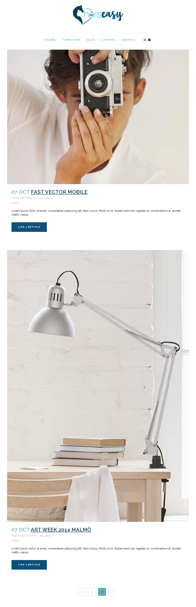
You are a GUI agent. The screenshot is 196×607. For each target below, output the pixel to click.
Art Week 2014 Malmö (61, 530)
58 (45, 535)
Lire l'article (29, 227)
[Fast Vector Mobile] (98, 93)
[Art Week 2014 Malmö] (98, 386)
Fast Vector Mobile (59, 192)
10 (45, 198)
